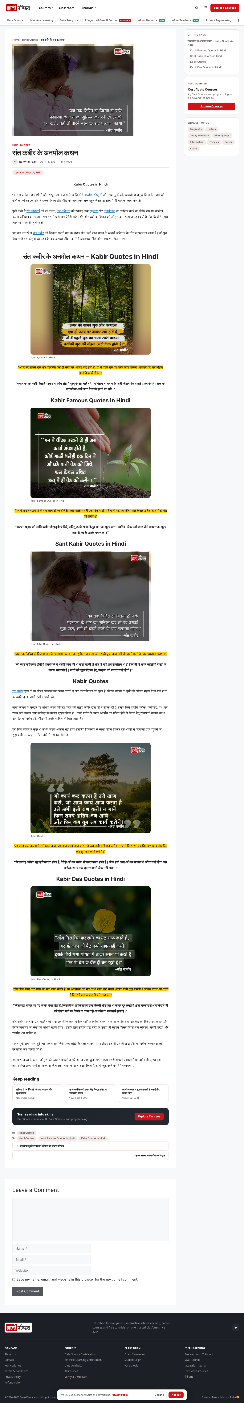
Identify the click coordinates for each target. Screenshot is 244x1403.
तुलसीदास (109, 211)
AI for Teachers (185, 20)
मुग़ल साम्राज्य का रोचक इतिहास (150, 1155)
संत (37, 201)
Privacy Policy (13, 1377)
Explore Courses (225, 8)
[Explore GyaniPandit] (205, 7)
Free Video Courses (196, 1371)
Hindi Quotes (30, 39)
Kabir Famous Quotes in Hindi (58, 1138)
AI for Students (151, 20)
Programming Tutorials (199, 1354)
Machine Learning (41, 20)
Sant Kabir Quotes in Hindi (206, 56)
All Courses (71, 1371)
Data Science (15, 20)
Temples (214, 142)
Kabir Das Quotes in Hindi (205, 67)
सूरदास (94, 211)
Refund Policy (13, 1382)
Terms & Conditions (16, 1371)
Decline (159, 1395)
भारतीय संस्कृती (93, 195)
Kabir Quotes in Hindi (93, 1138)
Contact (9, 1360)
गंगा (131, 989)
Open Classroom (134, 1354)
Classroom (67, 8)
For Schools (131, 1365)
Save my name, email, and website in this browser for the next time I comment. (77, 1279)
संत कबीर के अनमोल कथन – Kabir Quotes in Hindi (211, 43)
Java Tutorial (192, 1360)
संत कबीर (38, 233)
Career (228, 142)
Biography (196, 129)
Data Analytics (69, 20)
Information (197, 142)
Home (16, 39)
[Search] (196, 7)
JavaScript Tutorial (195, 1365)
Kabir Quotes (198, 61)
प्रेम (153, 384)
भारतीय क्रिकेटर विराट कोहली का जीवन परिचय (42, 1146)
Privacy (206, 1397)
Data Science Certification (80, 1354)
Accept (176, 1394)
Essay (193, 148)
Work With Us (13, 1365)
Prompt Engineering (218, 20)
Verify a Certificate (76, 1377)
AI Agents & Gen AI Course (107, 20)
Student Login (132, 1360)
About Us (10, 1354)
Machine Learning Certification (83, 1360)
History (212, 129)
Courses (46, 8)
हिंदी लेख (189, 1377)
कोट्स (114, 217)
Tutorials (88, 8)
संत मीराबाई (33, 211)
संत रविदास (63, 211)
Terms (215, 1397)
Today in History (199, 135)
